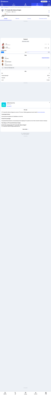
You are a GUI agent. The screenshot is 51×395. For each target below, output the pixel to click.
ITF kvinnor (6, 7)
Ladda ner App (44, 1)
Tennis (2, 7)
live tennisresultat (41, 112)
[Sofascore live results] (5, 1)
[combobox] (13, 12)
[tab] (6, 18)
